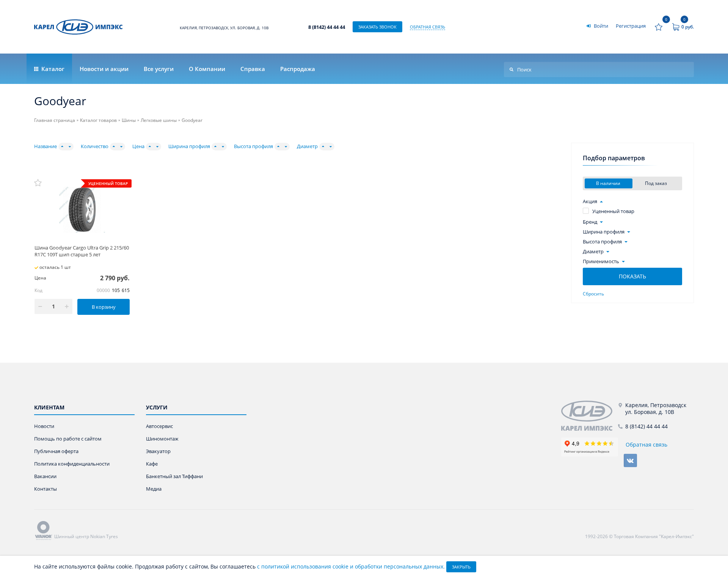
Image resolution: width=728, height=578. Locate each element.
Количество (94, 146)
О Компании (207, 69)
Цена (138, 146)
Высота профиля (253, 146)
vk (630, 460)
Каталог (52, 69)
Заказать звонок (377, 27)
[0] (658, 27)
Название (45, 146)
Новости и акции (104, 69)
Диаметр (307, 146)
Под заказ (656, 183)
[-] (589, 416)
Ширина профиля (189, 146)
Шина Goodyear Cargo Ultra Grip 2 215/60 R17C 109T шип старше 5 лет (82, 251)
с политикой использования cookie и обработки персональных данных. (351, 566)
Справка (252, 69)
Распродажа (297, 69)
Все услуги (159, 69)
